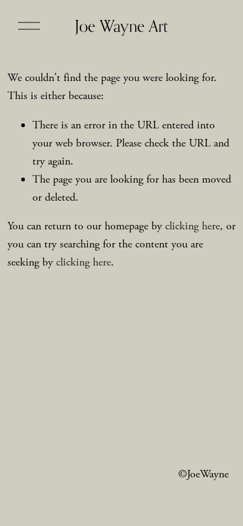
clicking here (192, 226)
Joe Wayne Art (121, 26)
